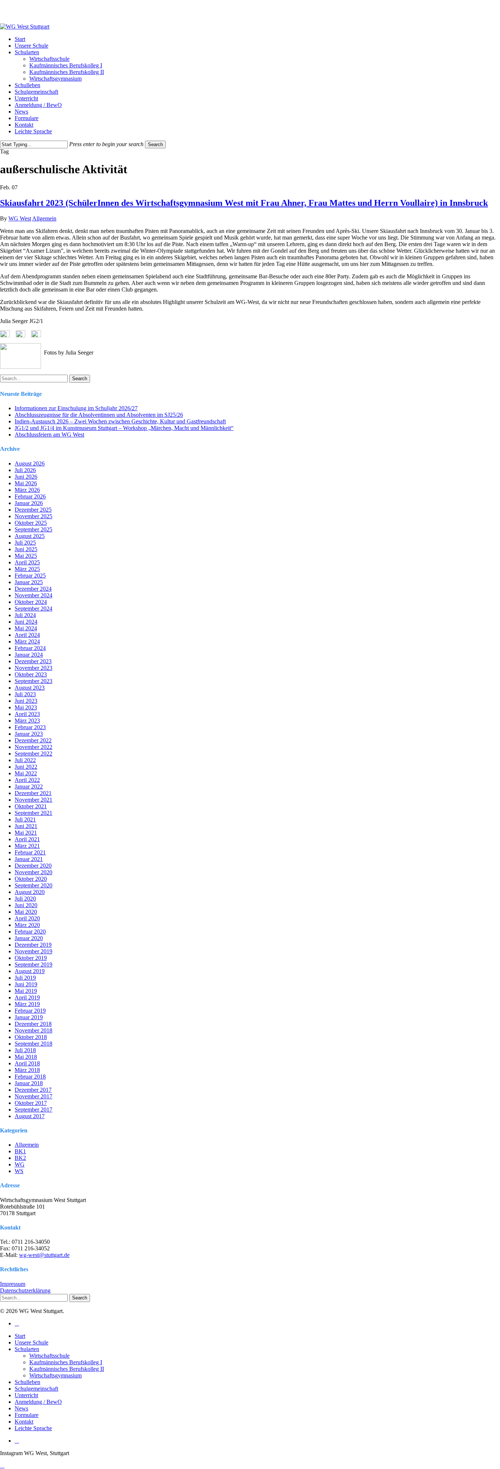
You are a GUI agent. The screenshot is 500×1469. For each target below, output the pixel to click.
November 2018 (33, 1030)
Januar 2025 (29, 582)
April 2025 (27, 562)
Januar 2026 (29, 503)
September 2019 (33, 964)
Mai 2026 (26, 483)
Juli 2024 (25, 615)
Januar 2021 (29, 859)
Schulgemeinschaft (36, 1388)
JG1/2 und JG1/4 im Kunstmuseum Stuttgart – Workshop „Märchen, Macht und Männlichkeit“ (124, 428)
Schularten (27, 1349)
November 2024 (33, 595)
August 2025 (30, 536)
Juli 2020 (25, 898)
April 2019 (27, 997)
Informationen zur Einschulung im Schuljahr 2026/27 (76, 408)
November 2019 (33, 951)
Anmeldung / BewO (38, 1402)
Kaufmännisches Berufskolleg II (66, 1369)
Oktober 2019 (31, 958)
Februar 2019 (30, 1011)
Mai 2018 (26, 1057)
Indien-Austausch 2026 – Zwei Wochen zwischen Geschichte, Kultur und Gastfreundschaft (120, 421)
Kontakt (24, 1421)
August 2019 (30, 971)
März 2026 (27, 490)
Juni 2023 (26, 701)
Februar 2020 (30, 931)
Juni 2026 (26, 477)
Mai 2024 (26, 628)
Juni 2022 (26, 767)
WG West (19, 218)
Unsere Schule (31, 1342)
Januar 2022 (29, 786)
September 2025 (33, 529)
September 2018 (33, 1043)
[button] (2, 1465)
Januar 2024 (29, 655)
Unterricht (26, 1395)
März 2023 (27, 720)
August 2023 (30, 688)
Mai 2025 (26, 556)
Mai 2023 (26, 707)
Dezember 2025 (33, 510)
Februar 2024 (30, 648)
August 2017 (30, 1116)
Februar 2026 (30, 496)
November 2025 (33, 516)
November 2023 (33, 668)
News (21, 1408)
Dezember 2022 (33, 740)
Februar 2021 (30, 852)
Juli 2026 (25, 470)
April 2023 (27, 714)
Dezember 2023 (33, 661)
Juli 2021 (25, 819)
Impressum (12, 1284)
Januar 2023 (29, 734)
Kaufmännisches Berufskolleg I (65, 1362)
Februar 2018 (30, 1076)
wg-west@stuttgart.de (44, 1255)
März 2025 (27, 569)
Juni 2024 (26, 622)
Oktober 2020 (31, 879)
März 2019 (27, 1004)
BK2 (20, 1158)
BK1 (20, 1151)
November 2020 (33, 872)
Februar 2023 (30, 727)
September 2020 (33, 885)
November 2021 (33, 800)
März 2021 (27, 846)
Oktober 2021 (31, 806)
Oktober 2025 (31, 523)
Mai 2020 (26, 912)
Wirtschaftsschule (49, 1356)
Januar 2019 (29, 1017)
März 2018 (27, 1070)
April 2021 (27, 839)
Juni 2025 (26, 549)
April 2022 (27, 780)
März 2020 (27, 925)
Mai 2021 (26, 833)
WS (19, 1171)
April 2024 (27, 635)
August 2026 (30, 463)
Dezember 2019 (33, 945)
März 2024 (27, 641)
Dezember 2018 (33, 1024)
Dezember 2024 (33, 589)
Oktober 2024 (31, 602)
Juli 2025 (25, 542)
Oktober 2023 (31, 674)
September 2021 (33, 813)
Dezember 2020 (33, 866)
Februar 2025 (30, 575)
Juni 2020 (26, 905)
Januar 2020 (29, 938)
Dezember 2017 (33, 1090)
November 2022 (33, 747)
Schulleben (27, 1382)
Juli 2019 (25, 978)
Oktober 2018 (31, 1037)
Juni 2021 (26, 826)
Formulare (26, 1415)
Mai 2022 (26, 773)
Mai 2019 (26, 991)
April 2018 (27, 1063)
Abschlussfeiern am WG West (49, 434)
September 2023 (33, 681)
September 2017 (33, 1109)
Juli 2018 (25, 1050)
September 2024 (33, 608)
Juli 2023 (25, 694)
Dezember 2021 (33, 793)
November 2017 (33, 1096)
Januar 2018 (29, 1083)
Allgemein (44, 218)
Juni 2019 (26, 984)
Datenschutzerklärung (25, 1290)
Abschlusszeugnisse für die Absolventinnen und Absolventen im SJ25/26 (99, 415)
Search (155, 144)
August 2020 (30, 892)
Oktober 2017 (31, 1103)
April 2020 (27, 918)
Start (20, 1336)
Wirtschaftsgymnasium (55, 1375)
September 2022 (33, 753)
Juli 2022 (25, 760)
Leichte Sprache (33, 1428)
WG (20, 1164)
